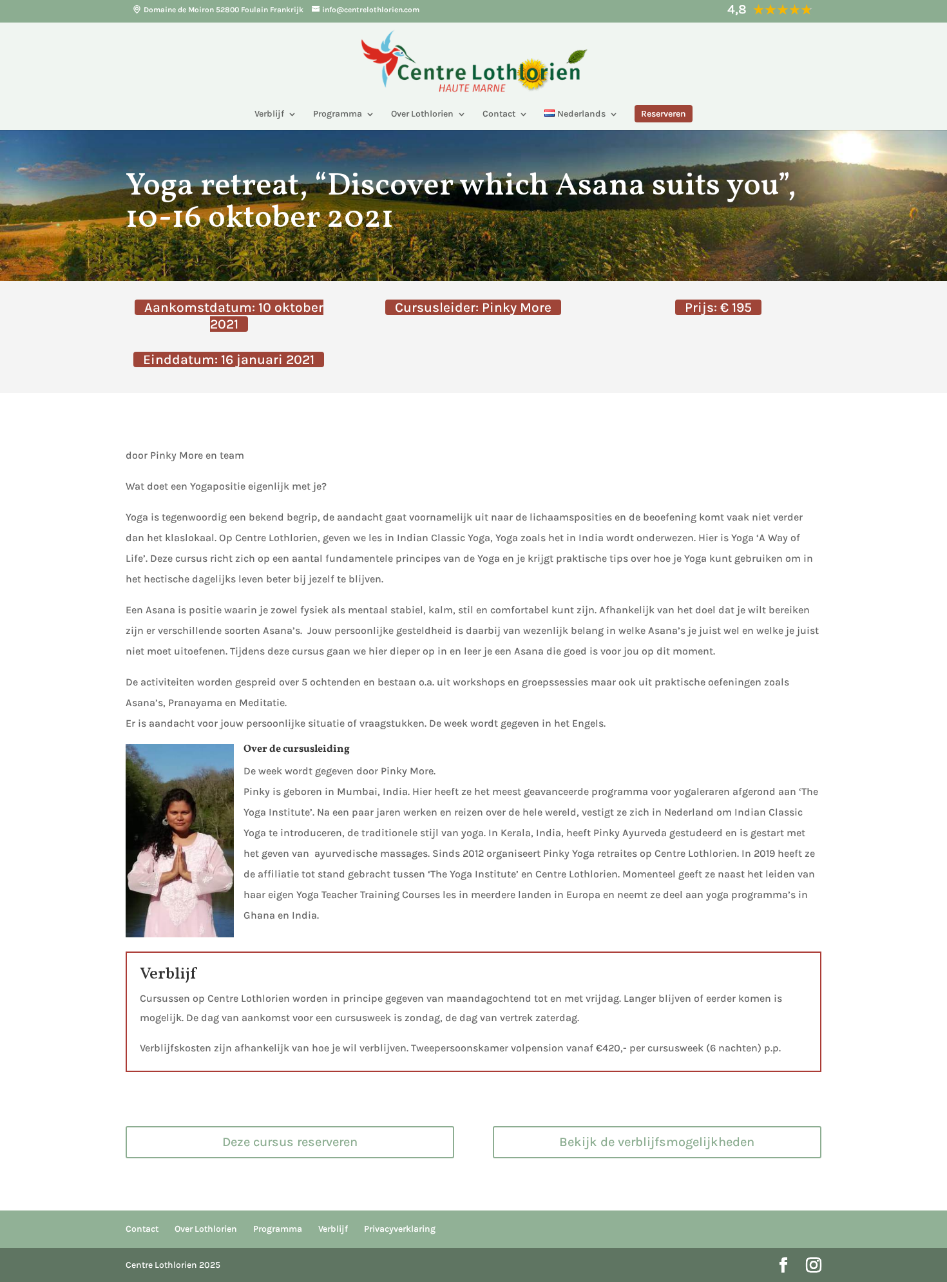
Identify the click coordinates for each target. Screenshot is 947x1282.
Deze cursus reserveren (290, 1141)
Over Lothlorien (422, 114)
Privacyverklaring (399, 1228)
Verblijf (269, 114)
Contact (499, 114)
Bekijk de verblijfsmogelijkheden (656, 1141)
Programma (337, 114)
